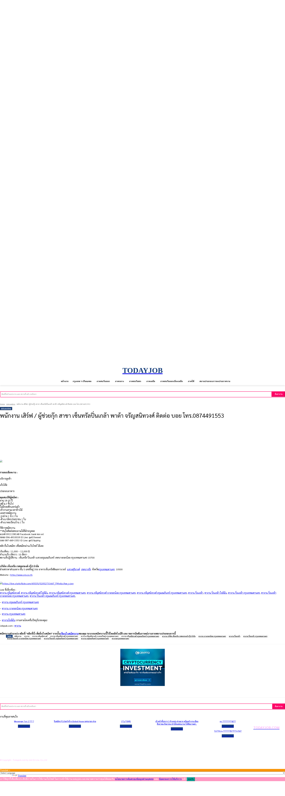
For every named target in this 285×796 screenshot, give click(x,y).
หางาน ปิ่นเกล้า (195, 592)
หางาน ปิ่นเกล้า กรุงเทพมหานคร (244, 592)
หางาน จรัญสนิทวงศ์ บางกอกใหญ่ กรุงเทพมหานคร (99, 636)
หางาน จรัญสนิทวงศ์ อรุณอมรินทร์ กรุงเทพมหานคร (162, 592)
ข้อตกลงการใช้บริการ (16, 749)
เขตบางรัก (86, 569)
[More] (71, 432)
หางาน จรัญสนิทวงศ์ (10, 592)
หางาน (17, 625)
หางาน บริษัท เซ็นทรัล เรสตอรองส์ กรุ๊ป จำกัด (178, 636)
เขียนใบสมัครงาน (69, 633)
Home (2, 404)
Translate (22, 775)
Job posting (10, 404)
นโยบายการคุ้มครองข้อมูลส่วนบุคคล (23, 745)
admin (4, 424)
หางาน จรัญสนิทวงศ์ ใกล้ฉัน (34, 592)
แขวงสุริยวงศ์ (73, 569)
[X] (38, 432)
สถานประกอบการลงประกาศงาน (21, 754)
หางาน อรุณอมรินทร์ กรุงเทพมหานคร (95, 638)
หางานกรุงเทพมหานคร (120, 638)
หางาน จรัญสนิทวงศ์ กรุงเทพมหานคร (67, 592)
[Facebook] (27, 432)
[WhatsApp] (60, 432)
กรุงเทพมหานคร (107, 569)
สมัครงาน (17, 636)
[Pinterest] (49, 432)
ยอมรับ (191, 779)
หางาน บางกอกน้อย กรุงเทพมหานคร (212, 636)
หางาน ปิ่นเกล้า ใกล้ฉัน (215, 592)
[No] (196, 779)
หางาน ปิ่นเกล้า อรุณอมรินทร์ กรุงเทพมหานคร (52, 595)
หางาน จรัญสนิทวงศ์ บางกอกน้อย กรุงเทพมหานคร (111, 592)
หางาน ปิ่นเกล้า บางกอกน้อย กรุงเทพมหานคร (24, 638)
